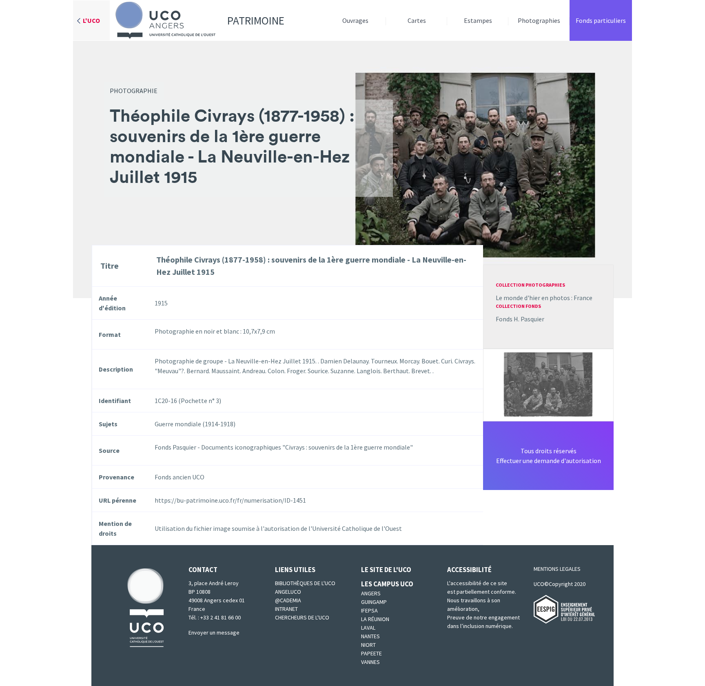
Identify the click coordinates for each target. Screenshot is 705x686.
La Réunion (375, 619)
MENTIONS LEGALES (557, 568)
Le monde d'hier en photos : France (544, 298)
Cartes (417, 20)
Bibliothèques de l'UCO (305, 583)
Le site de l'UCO (386, 569)
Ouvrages (355, 20)
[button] (548, 384)
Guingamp (374, 602)
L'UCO (91, 20)
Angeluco (288, 591)
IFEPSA (369, 610)
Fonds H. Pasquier (520, 319)
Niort (368, 644)
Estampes (478, 20)
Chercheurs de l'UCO (302, 617)
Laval (368, 627)
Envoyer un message (213, 632)
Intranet (286, 608)
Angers (371, 593)
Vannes (370, 662)
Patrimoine (255, 20)
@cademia (288, 600)
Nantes (370, 636)
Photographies (539, 20)
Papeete (371, 653)
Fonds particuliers (601, 20)
